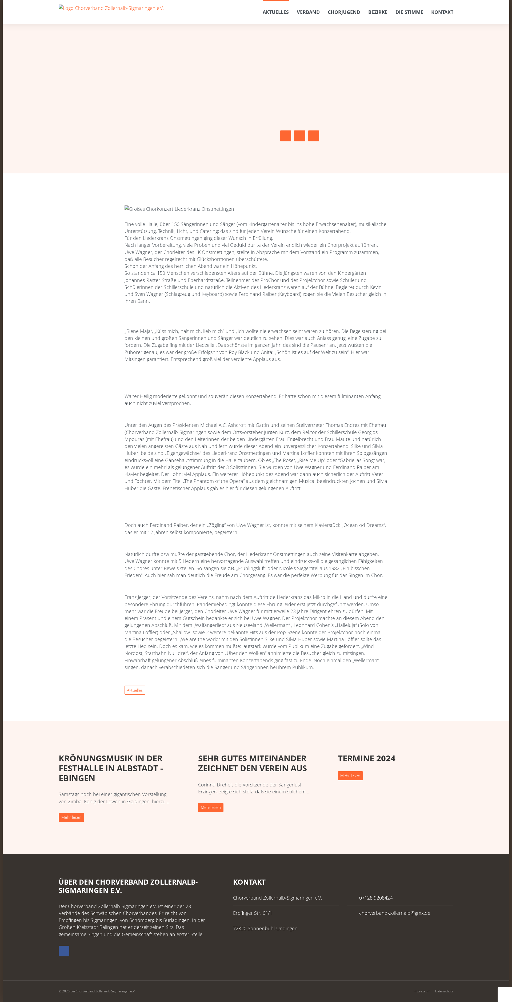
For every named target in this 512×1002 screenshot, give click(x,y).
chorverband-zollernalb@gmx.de (394, 913)
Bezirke (377, 12)
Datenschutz (444, 991)
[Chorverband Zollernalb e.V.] (112, 7)
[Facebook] (64, 951)
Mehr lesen (71, 817)
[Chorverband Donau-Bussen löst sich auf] (313, 135)
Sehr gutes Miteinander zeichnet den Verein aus (252, 763)
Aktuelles (276, 12)
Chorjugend (344, 12)
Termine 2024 (366, 758)
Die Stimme (409, 12)
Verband (308, 12)
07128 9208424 (376, 897)
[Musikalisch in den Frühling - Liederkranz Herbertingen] (285, 135)
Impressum (422, 991)
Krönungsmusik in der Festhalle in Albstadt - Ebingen (111, 768)
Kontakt (442, 12)
